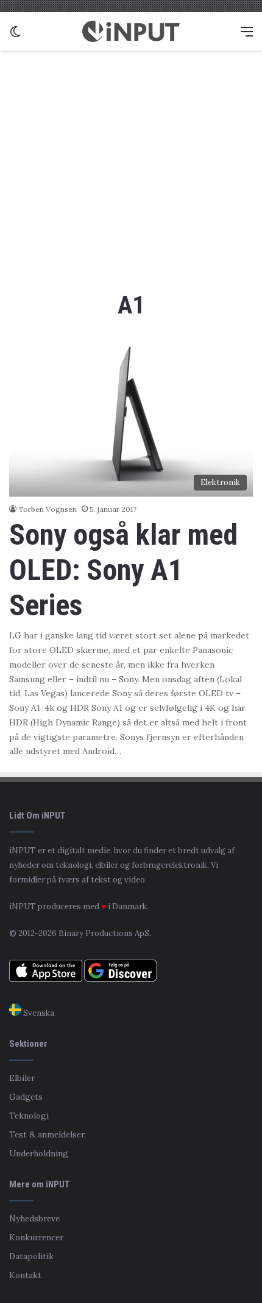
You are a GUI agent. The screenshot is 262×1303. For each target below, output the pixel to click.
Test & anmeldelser (47, 1134)
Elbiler (22, 1077)
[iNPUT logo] (131, 31)
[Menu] (247, 35)
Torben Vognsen (47, 509)
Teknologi (29, 1115)
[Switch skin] (15, 35)
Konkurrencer (36, 1237)
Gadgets (26, 1096)
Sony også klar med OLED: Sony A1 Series (123, 569)
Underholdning (38, 1153)
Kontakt (25, 1275)
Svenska (37, 1013)
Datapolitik (31, 1256)
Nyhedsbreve (34, 1218)
